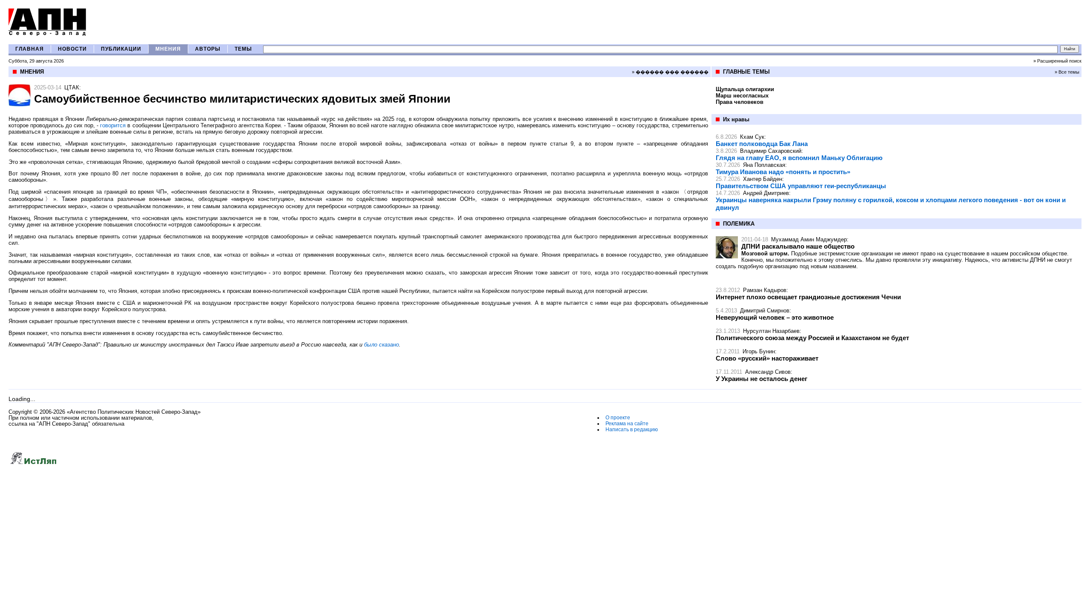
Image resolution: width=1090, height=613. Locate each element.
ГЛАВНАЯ (29, 49)
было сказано (381, 344)
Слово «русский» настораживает (767, 358)
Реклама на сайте (626, 424)
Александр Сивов (768, 372)
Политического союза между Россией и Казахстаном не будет (812, 337)
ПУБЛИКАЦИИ (121, 49)
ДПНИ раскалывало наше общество (798, 246)
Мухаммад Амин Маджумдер (809, 239)
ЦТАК (71, 87)
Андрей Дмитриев (766, 193)
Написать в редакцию (631, 430)
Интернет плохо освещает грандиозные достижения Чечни (808, 297)
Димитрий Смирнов (764, 310)
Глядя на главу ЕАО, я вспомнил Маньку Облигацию (799, 157)
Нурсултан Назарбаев (771, 331)
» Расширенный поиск (1057, 60)
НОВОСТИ (72, 49)
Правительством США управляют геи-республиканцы (801, 185)
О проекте (617, 418)
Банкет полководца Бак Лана (762, 143)
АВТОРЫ (208, 49)
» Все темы (1067, 71)
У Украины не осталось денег (761, 378)
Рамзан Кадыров (764, 290)
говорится (113, 125)
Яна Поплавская (764, 165)
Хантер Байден (762, 179)
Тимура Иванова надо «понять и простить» (783, 171)
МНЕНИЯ (168, 49)
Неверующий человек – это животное (775, 317)
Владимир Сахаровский (770, 151)
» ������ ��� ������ (670, 71)
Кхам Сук (752, 137)
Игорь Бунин (759, 351)
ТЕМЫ (243, 49)
